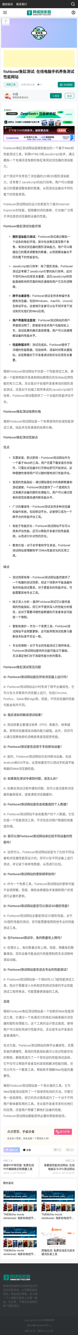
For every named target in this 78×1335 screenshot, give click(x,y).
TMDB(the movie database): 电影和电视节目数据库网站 (19, 1218)
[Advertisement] (39, 58)
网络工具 (11, 84)
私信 (69, 96)
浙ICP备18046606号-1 (39, 1325)
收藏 (28, 1150)
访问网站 (68, 84)
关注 (57, 96)
